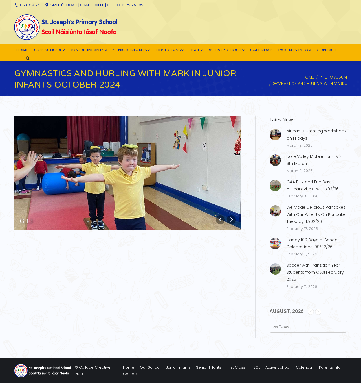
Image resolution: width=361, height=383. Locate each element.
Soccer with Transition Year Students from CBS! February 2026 (315, 272)
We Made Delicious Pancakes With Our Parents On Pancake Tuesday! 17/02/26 (316, 214)
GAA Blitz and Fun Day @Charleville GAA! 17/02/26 (313, 185)
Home (308, 77)
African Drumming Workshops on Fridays (317, 134)
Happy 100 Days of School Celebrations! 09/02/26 (312, 243)
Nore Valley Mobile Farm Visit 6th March (315, 160)
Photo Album (333, 77)
